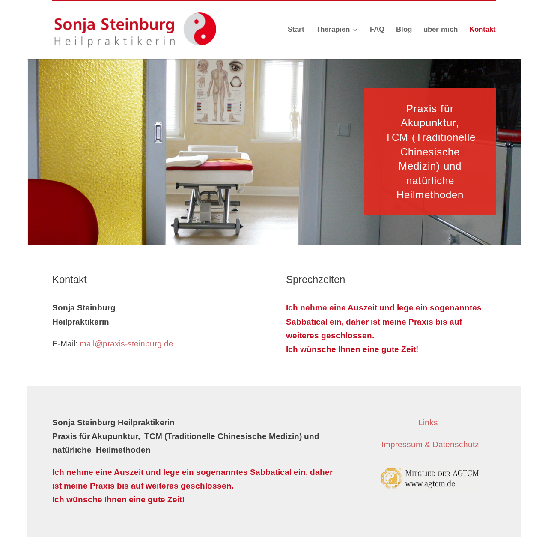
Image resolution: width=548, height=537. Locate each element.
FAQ (377, 30)
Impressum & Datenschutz (430, 444)
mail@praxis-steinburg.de (126, 343)
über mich (440, 30)
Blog (404, 30)
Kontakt (482, 30)
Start (296, 30)
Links (430, 422)
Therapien (333, 30)
